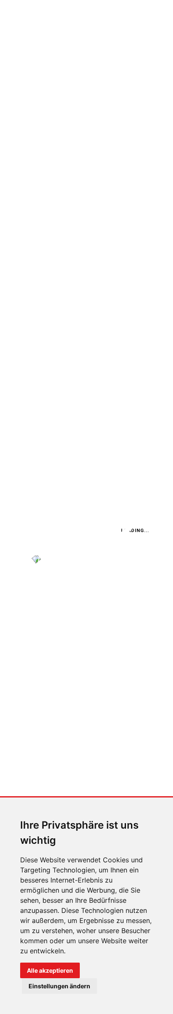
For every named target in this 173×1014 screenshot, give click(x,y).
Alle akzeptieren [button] (50, 970)
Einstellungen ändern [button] (59, 986)
